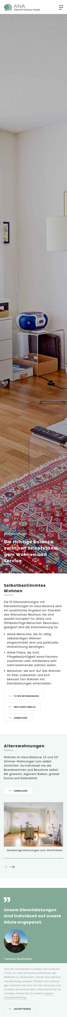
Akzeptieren (22, 1009)
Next (12, 867)
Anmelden (20, 717)
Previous (7, 867)
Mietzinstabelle (25, 707)
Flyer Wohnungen (26, 696)
